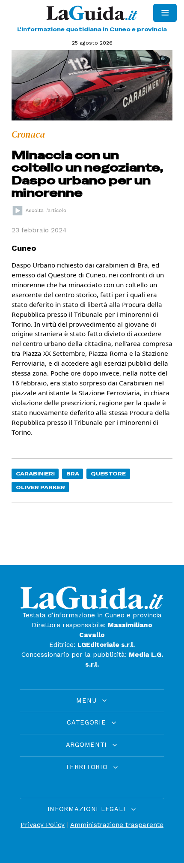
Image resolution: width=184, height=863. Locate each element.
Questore (108, 473)
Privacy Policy (43, 825)
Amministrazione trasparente (116, 825)
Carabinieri (35, 473)
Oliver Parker (40, 487)
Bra (72, 473)
